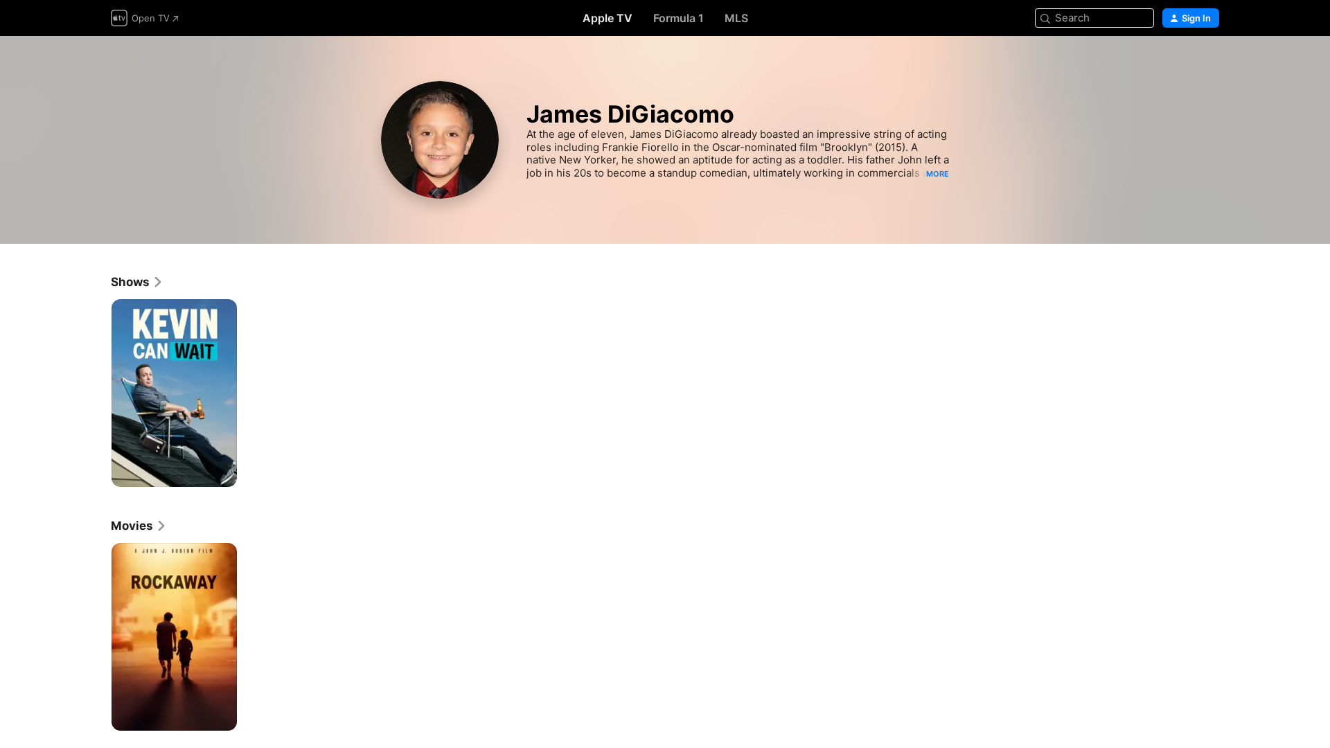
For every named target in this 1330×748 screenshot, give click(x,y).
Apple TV (607, 18)
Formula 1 (678, 18)
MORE (937, 174)
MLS (736, 18)
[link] (137, 282)
